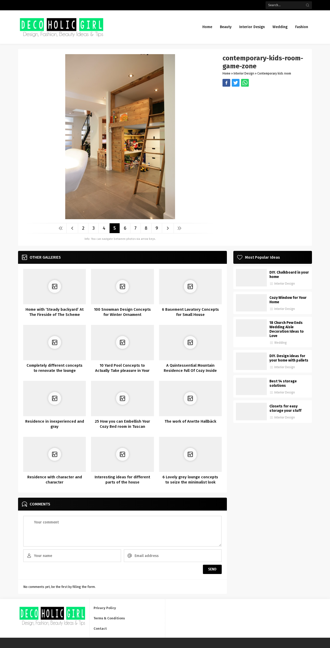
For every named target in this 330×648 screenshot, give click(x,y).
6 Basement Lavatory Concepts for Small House (190, 312)
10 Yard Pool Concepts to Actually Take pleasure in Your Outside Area (122, 370)
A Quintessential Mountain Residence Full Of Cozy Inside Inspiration (190, 370)
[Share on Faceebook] (236, 83)
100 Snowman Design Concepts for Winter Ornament (122, 312)
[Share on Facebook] (226, 83)
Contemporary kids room (274, 73)
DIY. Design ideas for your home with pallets (288, 358)
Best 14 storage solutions (283, 383)
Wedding (280, 342)
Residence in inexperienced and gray (54, 424)
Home (226, 73)
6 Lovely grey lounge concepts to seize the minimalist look (190, 480)
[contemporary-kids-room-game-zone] (120, 217)
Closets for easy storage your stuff (285, 408)
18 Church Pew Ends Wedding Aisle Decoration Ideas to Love (286, 329)
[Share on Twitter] (245, 83)
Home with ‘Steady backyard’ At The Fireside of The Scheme (55, 312)
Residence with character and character (54, 480)
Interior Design (244, 73)
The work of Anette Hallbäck (190, 421)
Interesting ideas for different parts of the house (122, 480)
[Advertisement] (264, 123)
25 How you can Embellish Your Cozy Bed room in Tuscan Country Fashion (122, 426)
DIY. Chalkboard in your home (289, 274)
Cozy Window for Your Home (288, 300)
